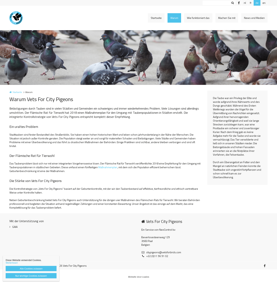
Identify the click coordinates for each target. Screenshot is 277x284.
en (264, 3)
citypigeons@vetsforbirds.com (163, 252)
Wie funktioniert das (198, 18)
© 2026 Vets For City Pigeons (70, 266)
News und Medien (254, 18)
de (257, 3)
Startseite (156, 18)
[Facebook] (239, 3)
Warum (174, 18)
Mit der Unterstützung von (26, 221)
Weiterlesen (12, 262)
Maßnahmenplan (107, 167)
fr (251, 3)
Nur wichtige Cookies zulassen (31, 275)
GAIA (15, 227)
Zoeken (232, 3)
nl (245, 3)
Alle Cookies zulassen (31, 268)
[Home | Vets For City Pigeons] (21, 17)
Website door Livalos (138, 277)
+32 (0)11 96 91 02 (157, 256)
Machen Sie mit (226, 18)
